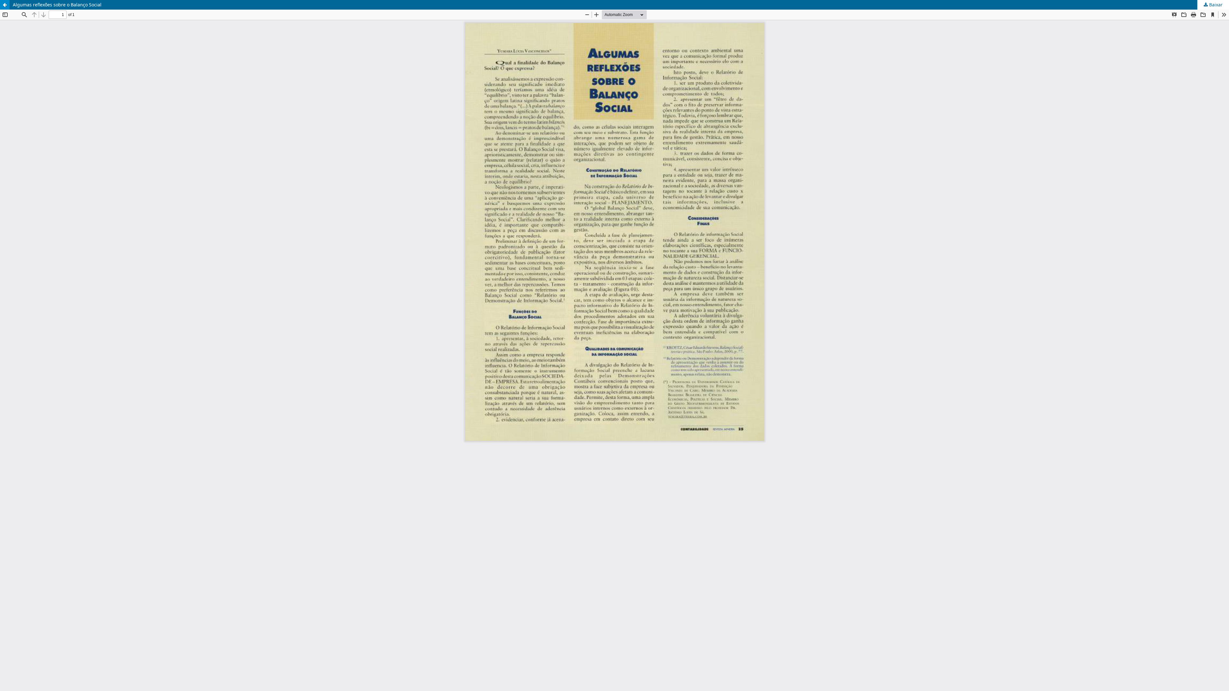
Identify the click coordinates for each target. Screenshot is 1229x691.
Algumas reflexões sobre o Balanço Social (57, 5)
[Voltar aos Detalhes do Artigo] (5, 5)
